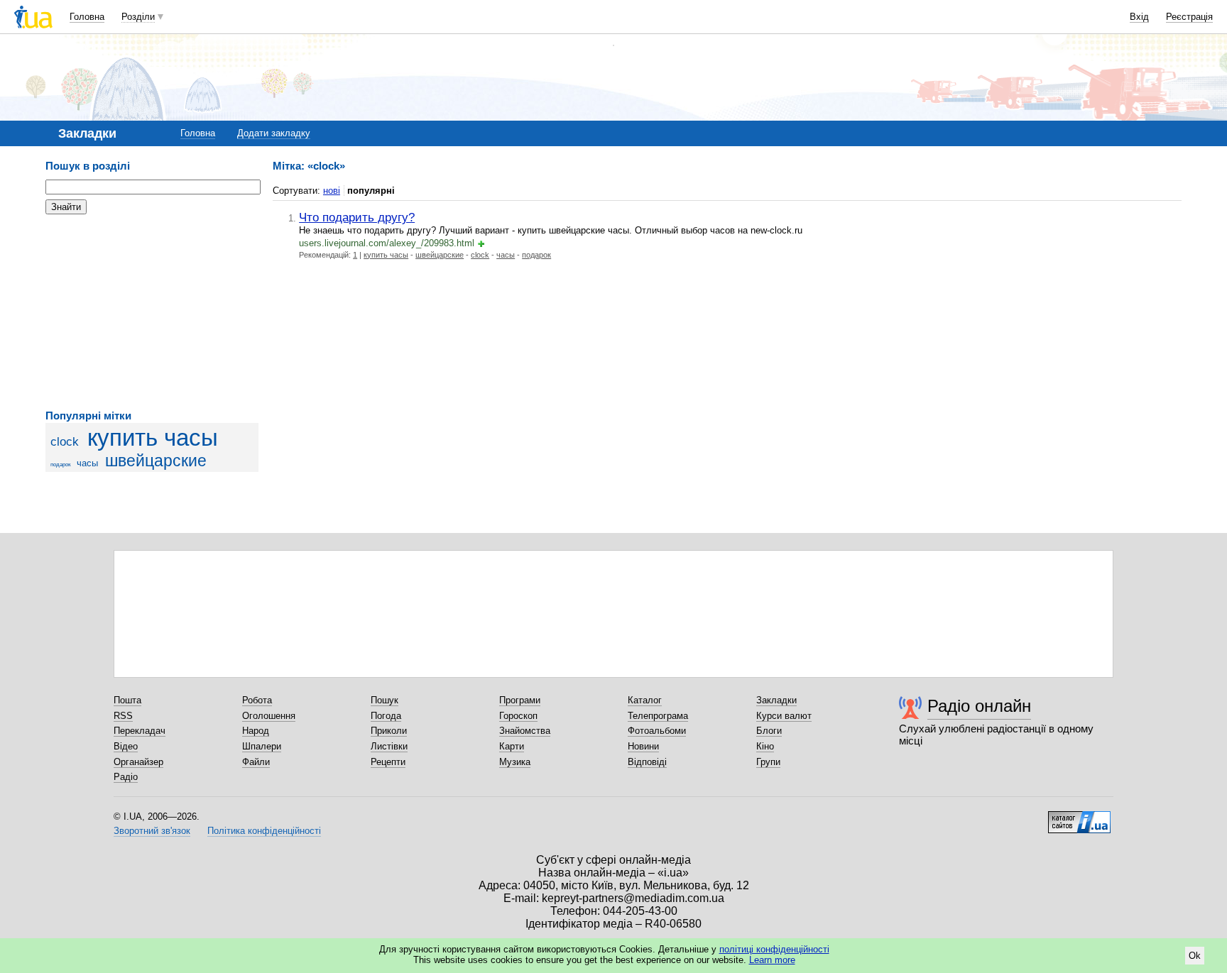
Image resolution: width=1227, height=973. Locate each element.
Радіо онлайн (979, 705)
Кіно (765, 746)
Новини (643, 746)
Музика (514, 762)
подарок (60, 464)
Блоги (769, 730)
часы (87, 463)
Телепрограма (658, 715)
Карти (511, 746)
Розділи (138, 16)
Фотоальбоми (657, 730)
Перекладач (139, 730)
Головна (87, 16)
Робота (257, 700)
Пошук (384, 700)
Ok (1195, 955)
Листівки (389, 746)
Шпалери (261, 746)
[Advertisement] (151, 312)
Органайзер (138, 762)
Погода (386, 715)
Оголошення (268, 715)
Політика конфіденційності (264, 830)
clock (64, 442)
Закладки (776, 700)
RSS (123, 715)
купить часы (152, 438)
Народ (255, 730)
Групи (768, 762)
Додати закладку (273, 133)
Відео (126, 746)
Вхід (1139, 16)
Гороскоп (518, 715)
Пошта (127, 700)
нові (331, 190)
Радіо (126, 776)
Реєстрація (1189, 16)
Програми (519, 700)
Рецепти (388, 762)
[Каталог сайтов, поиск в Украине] (1079, 817)
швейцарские (156, 460)
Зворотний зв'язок (152, 830)
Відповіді (647, 762)
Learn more (772, 960)
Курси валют (784, 715)
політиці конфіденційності (774, 949)
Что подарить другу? (357, 217)
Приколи (389, 730)
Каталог (645, 700)
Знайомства (524, 730)
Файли (256, 762)
